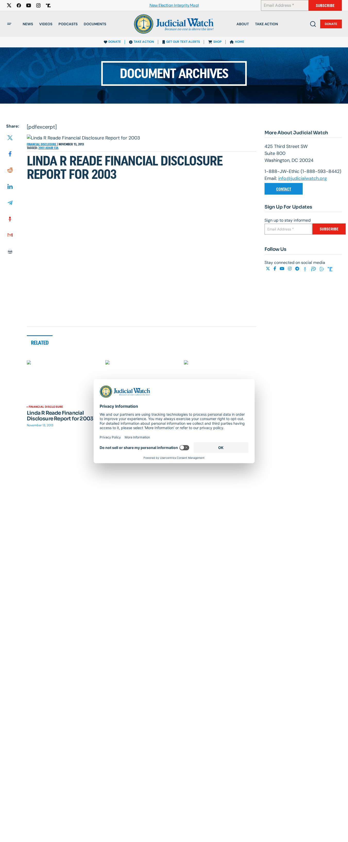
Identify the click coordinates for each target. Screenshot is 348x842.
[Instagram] (290, 268)
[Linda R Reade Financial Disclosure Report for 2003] (63, 380)
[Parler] (314, 268)
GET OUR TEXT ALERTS (183, 42)
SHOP (217, 42)
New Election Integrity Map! (174, 5)
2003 (41, 148)
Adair (49, 148)
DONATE (114, 42)
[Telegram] (298, 268)
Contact (283, 189)
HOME (239, 42)
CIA (56, 148)
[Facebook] (275, 268)
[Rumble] (322, 268)
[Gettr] (306, 268)
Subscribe (325, 5)
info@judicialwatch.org (302, 178)
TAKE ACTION (144, 42)
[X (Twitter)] (268, 268)
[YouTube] (282, 268)
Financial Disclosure (42, 144)
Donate (331, 24)
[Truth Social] (330, 268)
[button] (9, 24)
